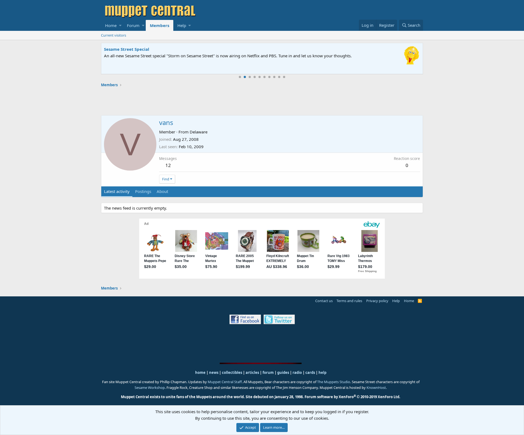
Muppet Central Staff (225, 381)
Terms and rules (349, 300)
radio (297, 372)
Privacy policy (377, 300)
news (213, 372)
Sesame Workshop (150, 387)
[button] (120, 25)
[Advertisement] (262, 101)
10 (284, 77)
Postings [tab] (143, 191)
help (322, 372)
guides (283, 372)
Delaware (198, 132)
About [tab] (162, 191)
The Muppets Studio (333, 381)
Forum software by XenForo (352, 396)
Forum (133, 25)
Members (159, 25)
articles (253, 372)
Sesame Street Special (126, 49)
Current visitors (113, 35)
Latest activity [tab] (117, 191)
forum (268, 372)
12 (168, 165)
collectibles (232, 372)
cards (310, 372)
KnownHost (376, 387)
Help (181, 25)
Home (111, 25)
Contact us (324, 300)
